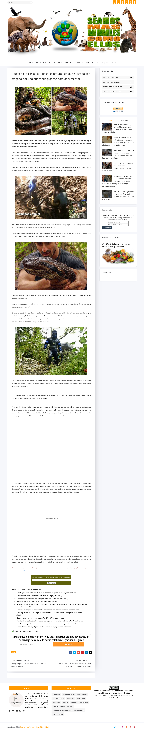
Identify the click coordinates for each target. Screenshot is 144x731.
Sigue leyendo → (42, 707)
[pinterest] (134, 2)
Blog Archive (126, 120)
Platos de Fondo (59, 706)
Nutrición (84, 702)
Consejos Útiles (93, 63)
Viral (79, 63)
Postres (70, 706)
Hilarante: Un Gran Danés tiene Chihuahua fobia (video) (37, 601)
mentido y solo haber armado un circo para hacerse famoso (40, 486)
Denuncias (69, 63)
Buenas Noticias (43, 63)
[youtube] (130, 2)
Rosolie (56, 233)
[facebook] (118, 2)
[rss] (126, 2)
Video (54, 714)
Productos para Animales (62, 710)
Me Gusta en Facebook (112, 82)
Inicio (31, 63)
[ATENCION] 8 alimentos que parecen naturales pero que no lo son (116, 245)
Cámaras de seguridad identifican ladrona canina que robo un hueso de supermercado (48, 610)
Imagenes (74, 702)
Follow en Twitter (110, 77)
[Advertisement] (51, 474)
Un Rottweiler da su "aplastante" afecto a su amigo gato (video (39, 596)
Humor (65, 702)
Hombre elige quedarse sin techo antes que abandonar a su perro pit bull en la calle (47, 624)
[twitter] (114, 2)
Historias (58, 63)
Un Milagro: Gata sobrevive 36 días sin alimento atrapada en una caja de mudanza (46, 593)
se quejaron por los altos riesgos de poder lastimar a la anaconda (67, 410)
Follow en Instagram (112, 91)
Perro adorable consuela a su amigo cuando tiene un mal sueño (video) (42, 598)
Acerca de (109, 63)
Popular (110, 120)
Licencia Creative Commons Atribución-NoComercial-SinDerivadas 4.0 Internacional (114, 695)
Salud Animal (79, 710)
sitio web (44, 398)
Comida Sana (82, 694)
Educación (81, 698)
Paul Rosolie (24, 156)
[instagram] (122, 2)
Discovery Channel (74, 158)
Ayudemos (56, 694)
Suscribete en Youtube (112, 87)
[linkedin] (17, 710)
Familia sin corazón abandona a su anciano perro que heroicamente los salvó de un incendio (50, 621)
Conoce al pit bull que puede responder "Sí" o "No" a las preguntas (40, 618)
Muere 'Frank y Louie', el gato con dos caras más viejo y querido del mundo (44, 627)
